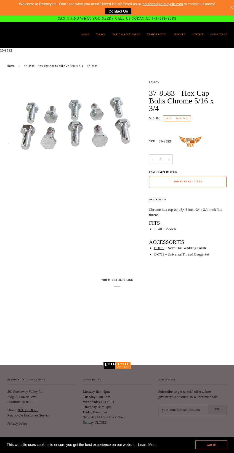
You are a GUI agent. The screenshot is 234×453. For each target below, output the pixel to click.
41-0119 (159, 248)
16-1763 (159, 254)
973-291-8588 (28, 410)
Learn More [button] (147, 445)
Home (11, 66)
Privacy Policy (17, 423)
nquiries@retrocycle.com (163, 4)
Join (216, 409)
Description (157, 200)
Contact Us (118, 11)
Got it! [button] (211, 445)
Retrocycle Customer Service (28, 415)
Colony (154, 82)
